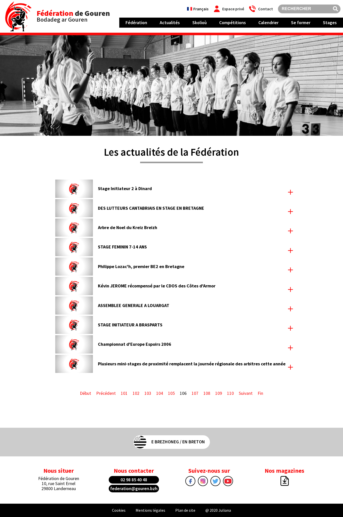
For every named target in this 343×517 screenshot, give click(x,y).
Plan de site (185, 510)
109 (218, 393)
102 (136, 393)
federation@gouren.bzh (133, 488)
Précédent (106, 393)
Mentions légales (150, 510)
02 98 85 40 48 (134, 480)
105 (171, 393)
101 (124, 393)
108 (206, 393)
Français (200, 8)
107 (195, 393)
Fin (260, 393)
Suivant (246, 393)
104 (159, 393)
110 (230, 393)
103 (147, 393)
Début (85, 393)
